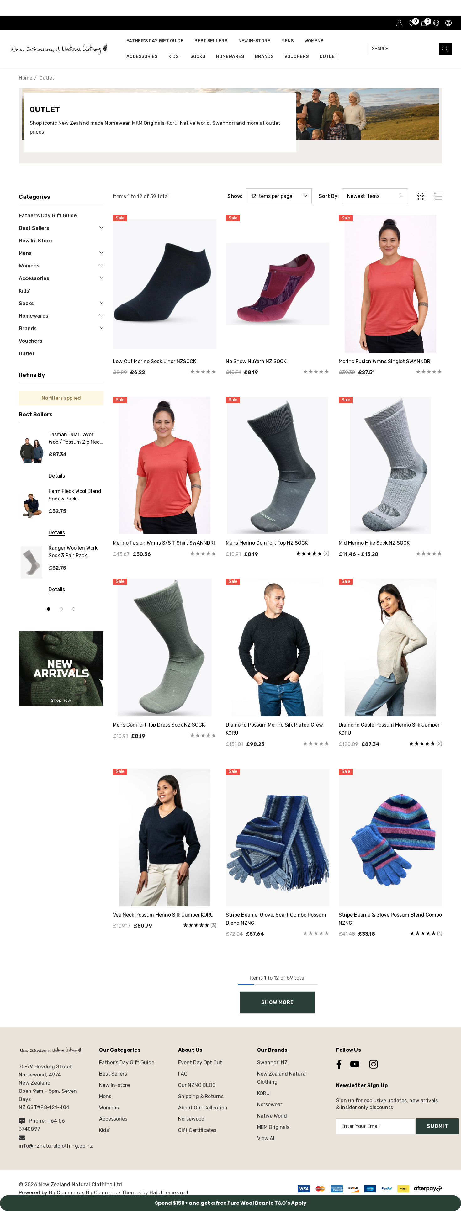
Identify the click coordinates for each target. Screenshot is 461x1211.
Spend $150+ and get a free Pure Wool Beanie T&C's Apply (230, 1203)
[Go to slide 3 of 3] (73, 609)
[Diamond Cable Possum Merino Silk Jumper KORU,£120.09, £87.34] (390, 647)
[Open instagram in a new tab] (373, 1064)
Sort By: (329, 196)
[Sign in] (399, 23)
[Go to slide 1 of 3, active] (48, 609)
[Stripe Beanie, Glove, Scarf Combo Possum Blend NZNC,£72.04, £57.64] (277, 837)
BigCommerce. (67, 1193)
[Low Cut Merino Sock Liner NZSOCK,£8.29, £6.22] (164, 284)
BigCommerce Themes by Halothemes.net (137, 1193)
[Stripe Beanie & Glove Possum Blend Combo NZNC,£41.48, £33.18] (390, 837)
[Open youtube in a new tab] (354, 1064)
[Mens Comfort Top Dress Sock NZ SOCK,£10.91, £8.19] (164, 647)
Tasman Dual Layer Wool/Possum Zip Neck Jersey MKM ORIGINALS (76, 439)
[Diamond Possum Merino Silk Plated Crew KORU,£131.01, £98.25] (277, 647)
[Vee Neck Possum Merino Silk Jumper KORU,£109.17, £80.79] (164, 837)
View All (266, 1138)
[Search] (445, 49)
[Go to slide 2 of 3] (61, 609)
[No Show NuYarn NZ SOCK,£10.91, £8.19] (277, 284)
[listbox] (375, 196)
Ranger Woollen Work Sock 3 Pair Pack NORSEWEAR (73, 553)
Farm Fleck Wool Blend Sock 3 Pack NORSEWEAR (75, 496)
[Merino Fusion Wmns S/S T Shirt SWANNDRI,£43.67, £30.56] (164, 466)
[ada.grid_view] (420, 196)
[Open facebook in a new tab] (337, 1064)
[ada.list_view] (437, 196)
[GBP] (448, 23)
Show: (234, 196)
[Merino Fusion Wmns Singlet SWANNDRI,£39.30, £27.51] (390, 284)
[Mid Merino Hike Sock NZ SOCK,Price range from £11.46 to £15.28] (390, 466)
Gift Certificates (197, 1130)
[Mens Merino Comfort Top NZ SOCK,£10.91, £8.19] (277, 466)
